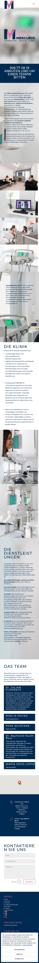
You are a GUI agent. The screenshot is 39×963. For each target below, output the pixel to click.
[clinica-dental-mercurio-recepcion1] (19, 190)
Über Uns (7, 901)
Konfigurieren (19, 958)
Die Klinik (7, 903)
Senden (29, 882)
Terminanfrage (9, 910)
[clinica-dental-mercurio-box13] (19, 483)
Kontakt (7, 908)
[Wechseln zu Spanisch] (11, 911)
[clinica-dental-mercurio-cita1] (19, 244)
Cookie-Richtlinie (27, 945)
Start (6, 899)
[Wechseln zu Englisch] (11, 913)
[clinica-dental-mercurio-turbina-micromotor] (19, 271)
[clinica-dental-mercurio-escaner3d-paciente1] (19, 456)
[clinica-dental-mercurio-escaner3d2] (19, 510)
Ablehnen (19, 954)
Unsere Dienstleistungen (11, 904)
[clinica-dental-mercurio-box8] (19, 537)
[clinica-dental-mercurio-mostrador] (19, 217)
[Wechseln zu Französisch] (11, 915)
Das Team (7, 906)
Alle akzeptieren (19, 949)
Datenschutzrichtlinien (11, 925)
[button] (20, 782)
